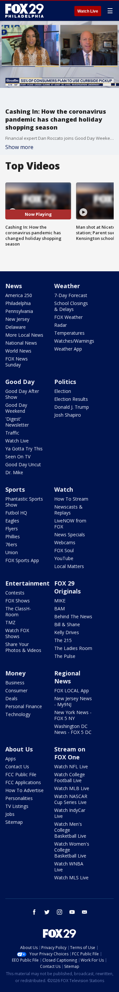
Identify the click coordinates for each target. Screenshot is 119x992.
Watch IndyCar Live (69, 813)
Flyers (11, 528)
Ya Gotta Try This (24, 448)
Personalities (19, 798)
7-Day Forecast (70, 295)
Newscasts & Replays (68, 510)
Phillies (12, 536)
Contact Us (17, 766)
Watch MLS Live (71, 877)
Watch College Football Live (69, 777)
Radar (60, 325)
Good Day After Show (22, 394)
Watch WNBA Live (68, 866)
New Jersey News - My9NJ (73, 701)
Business (14, 682)
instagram (59, 912)
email (84, 912)
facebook (34, 912)
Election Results (71, 399)
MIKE (59, 600)
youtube (72, 912)
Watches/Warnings (74, 341)
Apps (10, 758)
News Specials (69, 534)
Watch (63, 489)
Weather (67, 286)
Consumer (16, 690)
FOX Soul (64, 550)
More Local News (24, 335)
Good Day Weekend (16, 408)
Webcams (64, 542)
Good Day (19, 382)
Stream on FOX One (69, 753)
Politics (65, 382)
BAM (59, 608)
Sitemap (14, 822)
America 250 (18, 295)
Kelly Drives (66, 632)
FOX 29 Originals (67, 587)
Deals (11, 698)
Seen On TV (17, 456)
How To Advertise (24, 790)
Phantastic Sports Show (24, 502)
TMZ (10, 622)
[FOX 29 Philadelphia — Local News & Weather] (24, 11)
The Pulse (64, 656)
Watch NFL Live (71, 766)
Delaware (15, 327)
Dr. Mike (14, 472)
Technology (17, 714)
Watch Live (87, 11)
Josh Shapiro (67, 415)
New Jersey (17, 319)
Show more (19, 147)
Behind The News (73, 616)
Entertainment (27, 583)
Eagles (12, 520)
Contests (14, 593)
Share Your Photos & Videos (23, 647)
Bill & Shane (67, 624)
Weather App (68, 349)
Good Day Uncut (23, 464)
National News (21, 343)
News (13, 286)
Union (11, 552)
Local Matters (69, 566)
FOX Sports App (22, 560)
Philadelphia (18, 303)
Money (15, 673)
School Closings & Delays (71, 306)
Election (62, 391)
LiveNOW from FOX (70, 523)
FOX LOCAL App (71, 690)
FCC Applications (23, 782)
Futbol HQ (16, 513)
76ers (11, 544)
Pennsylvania (19, 311)
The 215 (63, 640)
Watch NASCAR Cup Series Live (70, 799)
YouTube (63, 558)
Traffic (12, 433)
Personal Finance (23, 706)
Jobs (10, 814)
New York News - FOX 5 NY (73, 715)
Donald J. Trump (71, 407)
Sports (15, 489)
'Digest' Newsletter (17, 422)
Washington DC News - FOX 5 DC (73, 729)
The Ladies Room (73, 648)
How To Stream (71, 499)
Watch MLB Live (71, 788)
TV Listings (16, 806)
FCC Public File (20, 774)
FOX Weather (68, 317)
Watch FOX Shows (17, 633)
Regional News (67, 677)
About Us (19, 749)
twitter (47, 912)
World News (18, 351)
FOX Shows (17, 600)
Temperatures (69, 333)
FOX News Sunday (16, 362)
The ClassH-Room (18, 611)
